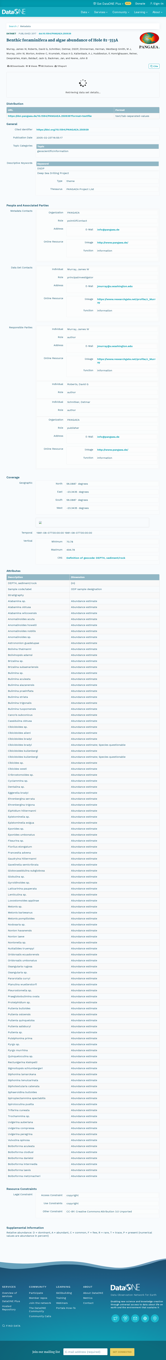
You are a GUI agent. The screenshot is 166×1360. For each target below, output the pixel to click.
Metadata (25, 26)
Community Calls (40, 1316)
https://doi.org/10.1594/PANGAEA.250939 (62, 129)
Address (58, 228)
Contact (88, 1302)
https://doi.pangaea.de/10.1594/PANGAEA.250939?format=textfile (50, 116)
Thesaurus (56, 189)
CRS (60, 557)
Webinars (62, 1302)
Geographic (25, 482)
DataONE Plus (11, 1301)
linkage (89, 242)
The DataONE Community (37, 1309)
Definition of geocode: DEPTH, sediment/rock (95, 557)
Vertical (28, 540)
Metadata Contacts (21, 210)
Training (61, 1297)
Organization (56, 212)
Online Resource (53, 241)
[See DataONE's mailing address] (155, 1318)
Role (60, 220)
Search (13, 26)
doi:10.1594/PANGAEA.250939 (55, 33)
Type (59, 181)
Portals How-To (66, 1307)
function (88, 250)
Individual (57, 269)
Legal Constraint (22, 1194)
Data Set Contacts (21, 267)
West (59, 507)
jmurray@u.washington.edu (115, 286)
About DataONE (93, 1292)
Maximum (56, 549)
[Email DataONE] (135, 1318)
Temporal (27, 532)
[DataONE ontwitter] (115, 1318)
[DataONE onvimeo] (125, 1318)
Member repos (38, 1297)
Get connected (122, 1352)
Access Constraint (51, 1195)
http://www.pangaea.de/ (112, 242)
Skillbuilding (64, 1292)
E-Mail (89, 229)
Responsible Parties (20, 327)
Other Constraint (52, 1211)
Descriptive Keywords (19, 163)
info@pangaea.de (108, 229)
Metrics (87, 1297)
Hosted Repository (9, 1308)
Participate (36, 1292)
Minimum (57, 541)
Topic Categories (22, 145)
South (58, 499)
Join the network (40, 1302)
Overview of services (9, 1294)
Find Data (13, 1325)
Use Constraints (53, 1203)
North (59, 483)
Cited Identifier (23, 129)
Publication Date (22, 137)
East (59, 491)
